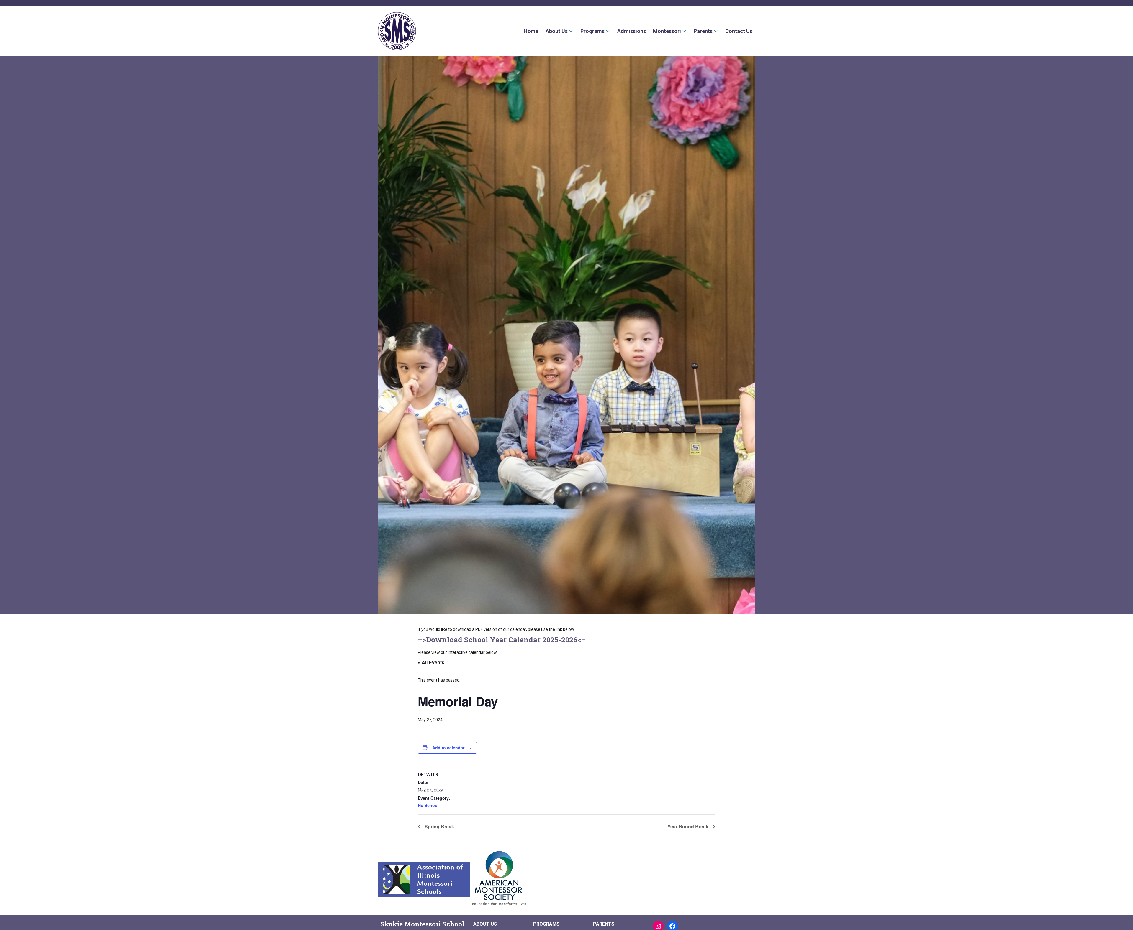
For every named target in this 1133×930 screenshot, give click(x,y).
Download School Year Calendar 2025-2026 (501, 639)
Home (531, 31)
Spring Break (438, 826)
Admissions (631, 31)
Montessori (667, 31)
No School (428, 805)
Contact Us (738, 31)
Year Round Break (688, 826)
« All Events (431, 662)
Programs (592, 31)
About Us (557, 31)
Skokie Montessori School (422, 924)
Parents (703, 31)
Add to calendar (448, 747)
